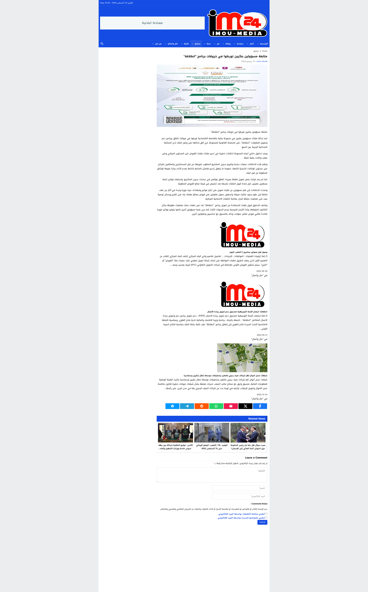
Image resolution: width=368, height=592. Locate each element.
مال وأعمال (173, 43)
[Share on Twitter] (245, 406)
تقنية (186, 43)
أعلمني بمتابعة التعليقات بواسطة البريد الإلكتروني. (241, 514)
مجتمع (197, 43)
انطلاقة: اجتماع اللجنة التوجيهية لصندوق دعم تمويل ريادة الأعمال (237, 311)
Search (102, 43)
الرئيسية (264, 43)
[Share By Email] (231, 406)
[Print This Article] (172, 406)
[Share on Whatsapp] (216, 406)
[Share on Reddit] (201, 406)
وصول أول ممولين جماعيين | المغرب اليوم (248, 252)
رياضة (228, 43)
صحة (209, 43)
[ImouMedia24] (236, 23)
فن (218, 43)
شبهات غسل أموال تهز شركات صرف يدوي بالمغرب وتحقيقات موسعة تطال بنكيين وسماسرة (225, 375)
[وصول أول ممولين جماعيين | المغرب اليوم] (242, 248)
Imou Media (262, 61)
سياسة (240, 43)
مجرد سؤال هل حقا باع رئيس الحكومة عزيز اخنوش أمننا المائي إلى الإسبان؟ (248, 446)
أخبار (252, 43)
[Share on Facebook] (260, 406)
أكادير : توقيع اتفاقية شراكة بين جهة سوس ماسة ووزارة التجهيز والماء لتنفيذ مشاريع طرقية (175, 448)
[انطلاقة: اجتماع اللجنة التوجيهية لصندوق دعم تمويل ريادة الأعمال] (242, 308)
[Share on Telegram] (187, 406)
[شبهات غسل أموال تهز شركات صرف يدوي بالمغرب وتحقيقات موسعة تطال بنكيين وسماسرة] (242, 371)
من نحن (158, 43)
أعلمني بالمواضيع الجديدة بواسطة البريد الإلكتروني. (241, 518)
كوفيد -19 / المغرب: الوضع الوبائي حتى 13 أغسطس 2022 (211, 446)
